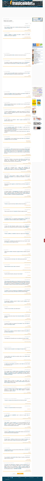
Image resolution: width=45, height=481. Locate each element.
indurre (14, 129)
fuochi (12, 308)
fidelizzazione (39, 94)
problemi (29, 171)
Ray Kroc (29, 441)
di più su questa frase (27, 25)
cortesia (7, 290)
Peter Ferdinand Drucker (36, 54)
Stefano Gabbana (28, 459)
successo (5, 291)
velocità (29, 229)
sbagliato (5, 373)
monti (28, 131)
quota (8, 372)
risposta (26, 356)
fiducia (29, 384)
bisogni (26, 134)
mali (22, 464)
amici (22, 167)
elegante (27, 227)
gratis (14, 348)
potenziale (10, 331)
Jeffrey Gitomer (28, 303)
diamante (27, 138)
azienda (8, 27)
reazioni (24, 192)
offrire (5, 120)
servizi (14, 63)
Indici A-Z (34, 6)
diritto (20, 466)
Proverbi (28, 6)
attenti (5, 113)
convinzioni (26, 449)
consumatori (28, 262)
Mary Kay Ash (35, 63)
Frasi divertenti (24, 6)
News (25, 477)
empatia (33, 94)
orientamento (21, 218)
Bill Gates (29, 162)
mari (25, 131)
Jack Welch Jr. (28, 260)
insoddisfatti (14, 415)
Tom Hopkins (28, 285)
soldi (28, 176)
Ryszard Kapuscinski (28, 154)
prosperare (9, 105)
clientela (13, 111)
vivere (20, 62)
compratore (15, 211)
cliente (6, 28)
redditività (6, 374)
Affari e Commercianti (7, 25)
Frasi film (18, 6)
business (9, 266)
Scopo (5, 266)
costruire (11, 330)
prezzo (28, 214)
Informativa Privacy (7, 479)
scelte (29, 352)
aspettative (6, 35)
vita (21, 400)
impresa (26, 167)
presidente (11, 176)
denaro (28, 27)
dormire (23, 466)
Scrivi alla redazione (32, 477)
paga (11, 27)
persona (14, 290)
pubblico (9, 233)
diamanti (8, 138)
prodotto (26, 218)
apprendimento (6, 416)
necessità (14, 34)
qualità (27, 330)
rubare (29, 115)
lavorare (5, 105)
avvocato (13, 464)
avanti (20, 473)
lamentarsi (24, 171)
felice (22, 159)
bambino (14, 233)
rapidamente (27, 226)
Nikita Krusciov (28, 243)
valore (29, 214)
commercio (29, 427)
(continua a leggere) (17, 468)
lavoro (29, 262)
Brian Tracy (29, 333)
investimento (27, 62)
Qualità (6, 34)
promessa (18, 194)
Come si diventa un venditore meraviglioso (9, 125)
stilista (29, 460)
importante (9, 127)
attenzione (22, 371)
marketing (12, 193)
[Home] (22, 3)
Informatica (6, 224)
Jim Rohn (29, 75)
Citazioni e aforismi (10, 6)
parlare (29, 277)
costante (12, 431)
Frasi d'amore (14, 6)
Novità (37, 477)
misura (14, 390)
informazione (17, 283)
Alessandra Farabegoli (27, 350)
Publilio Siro (28, 212)
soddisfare (10, 34)
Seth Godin (35, 52)
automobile (28, 58)
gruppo (18, 251)
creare (22, 63)
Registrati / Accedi (14, 0)
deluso (17, 423)
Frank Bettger (28, 133)
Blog (36, 6)
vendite (13, 73)
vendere (20, 127)
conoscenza (8, 281)
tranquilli (26, 466)
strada (19, 160)
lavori (6, 439)
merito (16, 168)
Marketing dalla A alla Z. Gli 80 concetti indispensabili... (11, 398)
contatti (8, 382)
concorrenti (11, 407)
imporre (22, 348)
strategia (27, 334)
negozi (28, 115)
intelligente (27, 233)
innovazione (24, 160)
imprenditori (38, 87)
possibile (21, 169)
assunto (17, 467)
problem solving (26, 171)
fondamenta (20, 290)
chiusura (17, 431)
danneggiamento (15, 191)
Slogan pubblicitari (7, 53)
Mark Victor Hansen (28, 106)
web (10, 226)
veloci (10, 357)
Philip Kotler (28, 366)
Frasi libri (21, 6)
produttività (29, 286)
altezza (7, 450)
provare (23, 93)
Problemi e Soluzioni (7, 157)
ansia (26, 319)
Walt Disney (29, 186)
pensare (21, 119)
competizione (26, 163)
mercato (11, 372)
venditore (5, 381)
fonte (28, 415)
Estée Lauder (28, 275)
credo (8, 457)
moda (28, 460)
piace (23, 439)
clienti (29, 73)
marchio (22, 194)
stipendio (29, 30)
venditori (29, 134)
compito (8, 193)
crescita (27, 371)
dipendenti (26, 187)
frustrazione (29, 418)
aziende (14, 371)
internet (28, 229)
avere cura (26, 76)
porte (11, 74)
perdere (8, 169)
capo (11, 175)
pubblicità (35, 87)
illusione (25, 464)
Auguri (30, 6)
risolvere (24, 169)
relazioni (19, 330)
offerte (20, 389)
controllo (27, 304)
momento (5, 467)
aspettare (5, 423)
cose (12, 348)
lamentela (5, 168)
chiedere (10, 93)
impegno (18, 348)
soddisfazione (20, 372)
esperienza (19, 281)
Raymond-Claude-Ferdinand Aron (26, 339)
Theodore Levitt (28, 318)
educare (27, 323)
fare (15, 130)
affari (25, 107)
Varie (32, 6)
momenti (20, 323)
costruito (10, 94)
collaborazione (29, 107)
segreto (13, 127)
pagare (33, 95)
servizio (9, 73)
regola (7, 363)
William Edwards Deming (27, 205)
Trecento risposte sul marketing (8, 189)
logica (12, 450)
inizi (29, 431)
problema (20, 168)
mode (16, 291)
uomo (11, 131)
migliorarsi (14, 35)
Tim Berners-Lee (28, 228)
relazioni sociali (28, 187)
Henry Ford (29, 29)
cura (24, 73)
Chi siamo (19, 477)
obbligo (10, 431)
